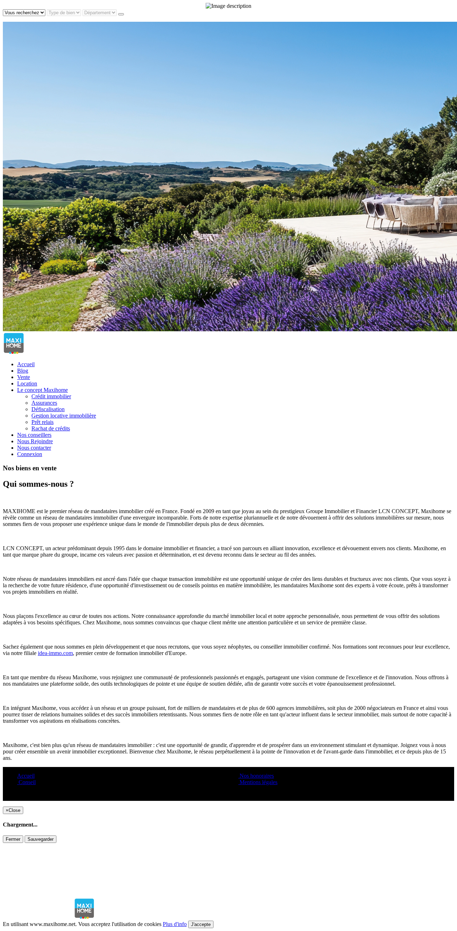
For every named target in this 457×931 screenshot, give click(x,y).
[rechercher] (121, 14)
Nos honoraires (256, 776)
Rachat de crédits (50, 428)
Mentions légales (257, 782)
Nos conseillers (34, 435)
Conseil (26, 782)
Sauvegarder (40, 839)
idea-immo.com (55, 653)
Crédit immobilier (51, 396)
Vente (23, 377)
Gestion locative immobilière (63, 416)
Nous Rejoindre (35, 441)
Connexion (29, 454)
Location (27, 383)
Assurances (44, 403)
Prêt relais (42, 422)
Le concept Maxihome (42, 390)
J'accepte (201, 924)
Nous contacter (34, 448)
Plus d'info (175, 924)
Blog (22, 371)
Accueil (26, 364)
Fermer (13, 839)
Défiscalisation (48, 409)
